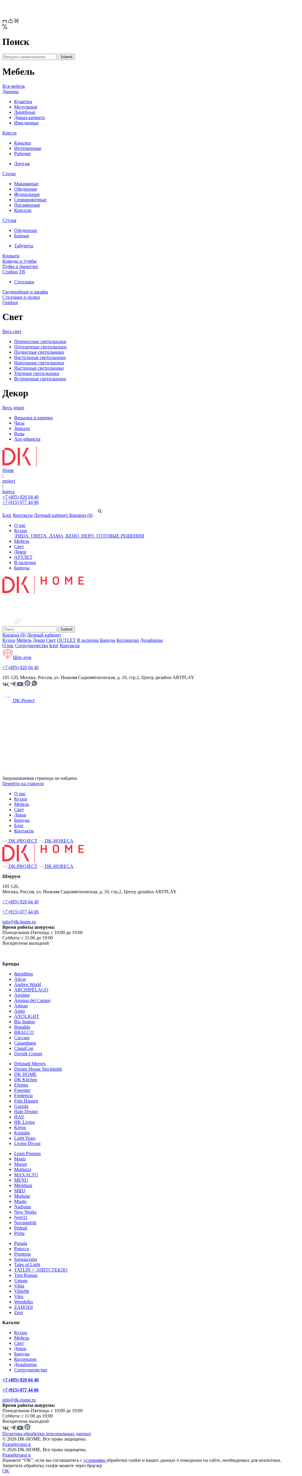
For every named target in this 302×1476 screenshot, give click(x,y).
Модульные (25, 106)
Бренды (21, 567)
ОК (5, 1470)
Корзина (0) (81, 515)
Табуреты (23, 245)
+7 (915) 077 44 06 (20, 502)
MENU (21, 1180)
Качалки (22, 142)
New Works (25, 1211)
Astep (19, 1011)
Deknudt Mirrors (29, 1063)
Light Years (24, 1138)
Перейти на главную (23, 783)
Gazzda (21, 1106)
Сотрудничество (31, 645)
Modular (22, 1196)
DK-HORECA (58, 840)
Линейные (24, 112)
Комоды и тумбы (19, 261)
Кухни (20, 530)
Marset (20, 1164)
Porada (20, 1243)
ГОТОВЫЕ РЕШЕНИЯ (119, 535)
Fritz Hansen (26, 1100)
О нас (20, 525)
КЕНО (72, 535)
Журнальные (27, 194)
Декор (20, 551)
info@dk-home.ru (19, 921)
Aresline (22, 995)
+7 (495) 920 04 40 (20, 496)
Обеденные (25, 188)
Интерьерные (27, 148)
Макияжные (26, 183)
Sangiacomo (25, 1259)
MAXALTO (26, 1174)
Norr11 (20, 1217)
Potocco (21, 1248)
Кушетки (23, 101)
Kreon (20, 1127)
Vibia (19, 1285)
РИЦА (22, 535)
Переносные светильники (40, 341)
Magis (20, 1158)
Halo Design (26, 1111)
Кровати (10, 255)
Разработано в (16, 1444)
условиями (94, 1460)
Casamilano (25, 1042)
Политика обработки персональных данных (46, 1433)
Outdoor (10, 302)
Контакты (23, 515)
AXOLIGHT (26, 1016)
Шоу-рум (22, 657)
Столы (9, 173)
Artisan (21, 1005)
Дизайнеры (151, 640)
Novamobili (25, 1222)
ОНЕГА (39, 535)
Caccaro (21, 1037)
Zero (18, 1312)
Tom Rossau (25, 1275)
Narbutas (22, 1206)
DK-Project (23, 700)
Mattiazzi (22, 1169)
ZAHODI (23, 1307)
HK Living (24, 1122)
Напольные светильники (39, 362)
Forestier (22, 1090)
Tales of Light (27, 1264)
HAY (19, 1116)
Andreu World (27, 984)
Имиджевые (26, 122)
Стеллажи (24, 281)
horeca (8, 491)
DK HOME (25, 1074)
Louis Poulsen (27, 1153)
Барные (21, 235)
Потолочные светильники (40, 346)
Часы (19, 423)
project (8, 480)
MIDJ (19, 1190)
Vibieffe (21, 1291)
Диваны (10, 91)
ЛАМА (56, 535)
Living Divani (27, 1143)
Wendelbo (23, 1301)
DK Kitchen (25, 1079)
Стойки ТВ (13, 271)
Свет (19, 546)
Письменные (27, 204)
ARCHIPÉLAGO (31, 989)
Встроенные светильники (40, 378)
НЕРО (87, 535)
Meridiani (23, 1185)
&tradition (23, 973)
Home (8, 470)
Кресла (9, 132)
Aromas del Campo (32, 1000)
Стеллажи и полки (21, 297)
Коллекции (127, 640)
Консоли (23, 210)
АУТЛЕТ (23, 557)
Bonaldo (22, 1027)
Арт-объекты (27, 438)
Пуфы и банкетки (20, 266)
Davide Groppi (28, 1053)
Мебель (21, 541)
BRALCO (24, 1032)
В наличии (25, 562)
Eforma (21, 1084)
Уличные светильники (36, 373)
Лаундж (22, 163)
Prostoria (22, 1253)
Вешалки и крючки (33, 417)
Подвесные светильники (39, 352)
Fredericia (23, 1095)
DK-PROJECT (22, 840)
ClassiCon (23, 1048)
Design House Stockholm (38, 1068)
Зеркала (22, 428)
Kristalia (22, 1132)
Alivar (20, 979)
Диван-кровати (29, 117)
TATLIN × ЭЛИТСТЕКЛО (41, 1269)
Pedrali (20, 1227)
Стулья (9, 220)
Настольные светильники (40, 357)
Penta (19, 1233)
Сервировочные (30, 199)
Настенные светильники (39, 368)
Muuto (20, 1201)
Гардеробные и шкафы (25, 291)
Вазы (19, 433)
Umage (21, 1280)
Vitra (18, 1296)
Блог (7, 515)
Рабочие (22, 153)
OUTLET (66, 640)
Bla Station (24, 1021)
